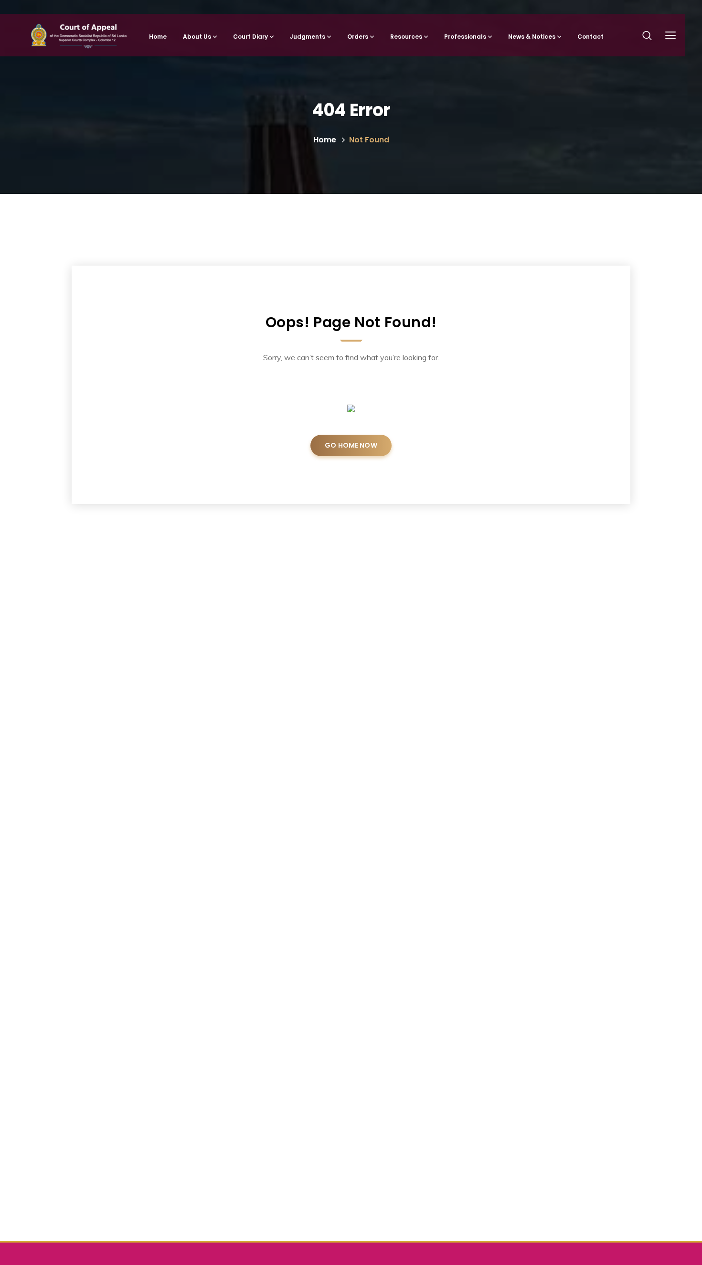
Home (324, 139)
